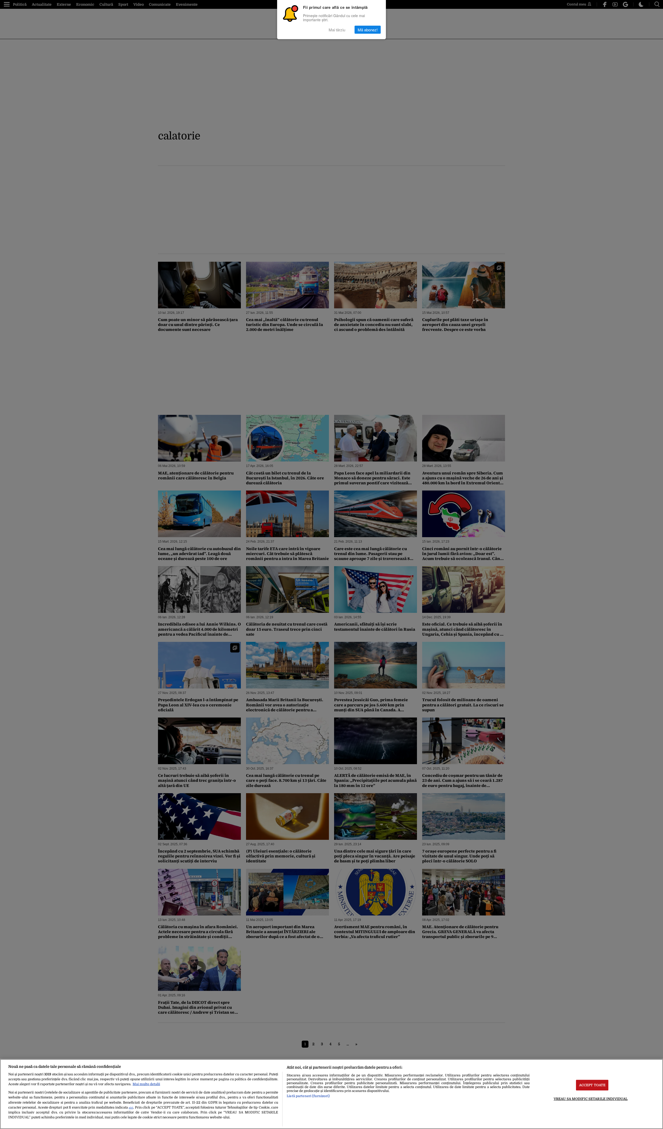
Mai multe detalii (146, 1084)
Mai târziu (337, 29)
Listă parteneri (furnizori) (308, 1096)
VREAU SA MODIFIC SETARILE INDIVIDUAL (591, 1099)
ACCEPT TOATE (592, 1085)
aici (131, 1107)
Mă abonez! (368, 29)
